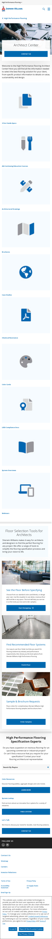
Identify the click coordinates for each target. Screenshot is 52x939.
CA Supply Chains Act (32, 887)
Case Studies (7, 295)
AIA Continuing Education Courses (15, 166)
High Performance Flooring (15, 18)
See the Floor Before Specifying (24, 590)
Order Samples (26, 722)
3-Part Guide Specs (9, 123)
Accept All (12, 929)
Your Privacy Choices (26, 934)
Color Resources (8, 779)
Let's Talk (5, 820)
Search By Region (10, 767)
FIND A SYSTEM (26, 812)
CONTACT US (26, 54)
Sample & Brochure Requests (23, 701)
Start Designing (25, 608)
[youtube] (7, 845)
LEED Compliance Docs (10, 427)
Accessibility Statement (5, 887)
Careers (4, 867)
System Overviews (9, 470)
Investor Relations (8, 872)
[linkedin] (3, 845)
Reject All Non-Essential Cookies (31, 929)
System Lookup (8, 798)
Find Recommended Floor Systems (25, 644)
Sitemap (4, 861)
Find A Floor (26, 665)
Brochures (6, 252)
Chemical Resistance (10, 338)
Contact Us (5, 855)
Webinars (5, 513)
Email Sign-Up (5, 893)
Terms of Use (5, 881)
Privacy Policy (31, 881)
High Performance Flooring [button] (11, 2)
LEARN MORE (26, 790)
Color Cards (6, 385)
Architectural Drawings (11, 209)
